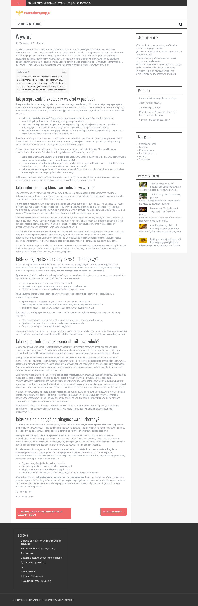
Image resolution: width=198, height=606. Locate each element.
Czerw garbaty (28, 571)
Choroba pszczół (26, 497)
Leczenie (143, 147)
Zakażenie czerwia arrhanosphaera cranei (41, 558)
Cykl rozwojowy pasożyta (33, 562)
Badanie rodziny (113, 511)
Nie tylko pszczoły (148, 153)
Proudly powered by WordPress (28, 600)
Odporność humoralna (32, 576)
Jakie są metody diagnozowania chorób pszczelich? (42, 86)
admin (41, 43)
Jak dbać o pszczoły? (149, 107)
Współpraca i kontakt (30, 24)
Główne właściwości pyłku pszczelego (157, 98)
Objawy (142, 156)
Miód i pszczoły (146, 150)
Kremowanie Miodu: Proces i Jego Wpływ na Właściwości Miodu (158, 211)
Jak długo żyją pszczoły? (162, 183)
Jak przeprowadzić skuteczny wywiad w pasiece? (41, 76)
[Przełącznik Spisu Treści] (62, 72)
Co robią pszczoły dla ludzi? (163, 225)
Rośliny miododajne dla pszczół (165, 239)
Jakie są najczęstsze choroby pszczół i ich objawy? (42, 83)
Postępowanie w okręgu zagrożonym (39, 548)
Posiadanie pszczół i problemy (36, 581)
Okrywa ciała (27, 553)
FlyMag (56, 600)
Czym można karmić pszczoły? (154, 120)
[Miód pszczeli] (33, 12)
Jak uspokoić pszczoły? (150, 103)
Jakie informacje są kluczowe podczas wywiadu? (41, 80)
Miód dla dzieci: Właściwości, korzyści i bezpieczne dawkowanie (60, 2)
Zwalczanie (145, 159)
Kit (22, 567)
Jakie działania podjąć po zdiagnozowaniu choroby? (42, 90)
